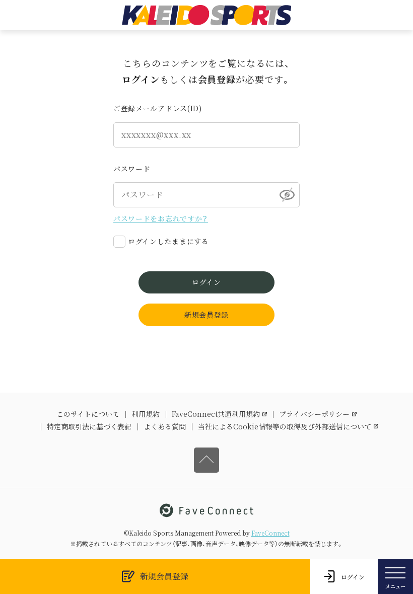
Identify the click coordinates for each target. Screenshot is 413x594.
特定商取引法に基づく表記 (89, 426)
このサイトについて (87, 414)
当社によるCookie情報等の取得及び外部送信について (284, 426)
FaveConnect (270, 533)
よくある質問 (165, 426)
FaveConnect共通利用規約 (216, 414)
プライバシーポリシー (314, 414)
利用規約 (145, 414)
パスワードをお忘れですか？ (160, 218)
